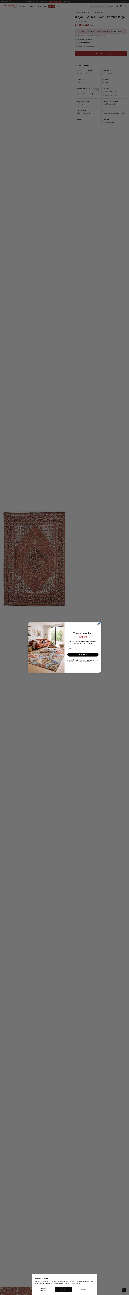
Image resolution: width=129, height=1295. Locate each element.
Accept (63, 1289)
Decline (83, 1289)
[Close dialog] (99, 624)
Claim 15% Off (83, 655)
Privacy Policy (76, 1283)
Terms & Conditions (71, 663)
